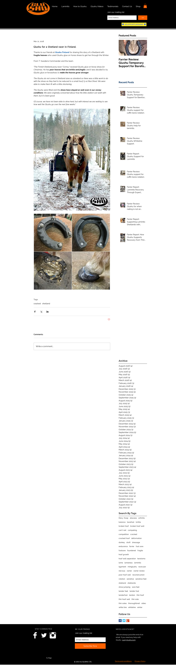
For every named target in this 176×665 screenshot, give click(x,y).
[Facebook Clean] (35, 635)
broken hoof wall (137, 526)
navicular (142, 567)
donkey (122, 542)
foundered (131, 550)
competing (132, 530)
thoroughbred (134, 603)
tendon (132, 595)
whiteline (132, 607)
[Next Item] (143, 48)
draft (128, 542)
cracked (37, 303)
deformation (136, 538)
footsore (122, 550)
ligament (122, 567)
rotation (122, 579)
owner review (139, 571)
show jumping (124, 587)
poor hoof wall (125, 575)
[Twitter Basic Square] (124, 620)
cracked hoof (124, 538)
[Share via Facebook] (35, 311)
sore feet (135, 587)
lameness (128, 563)
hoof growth (124, 554)
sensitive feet (140, 579)
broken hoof (124, 526)
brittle (138, 522)
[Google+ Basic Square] (127, 620)
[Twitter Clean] (44, 635)
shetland (46, 303)
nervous (122, 571)
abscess (133, 518)
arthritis (141, 518)
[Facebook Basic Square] (120, 620)
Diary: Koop (123, 518)
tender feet (123, 591)
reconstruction (138, 575)
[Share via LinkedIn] (47, 311)
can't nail (122, 530)
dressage (136, 542)
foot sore (139, 546)
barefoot (130, 522)
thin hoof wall (124, 599)
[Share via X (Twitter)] (41, 311)
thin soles (123, 603)
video (143, 603)
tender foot (134, 591)
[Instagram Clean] (53, 635)
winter (139, 607)
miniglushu (132, 567)
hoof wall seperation (127, 559)
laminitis (137, 563)
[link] (145, 6)
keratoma (141, 559)
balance (122, 522)
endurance (123, 546)
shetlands (132, 583)
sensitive (130, 579)
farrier (131, 546)
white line (123, 607)
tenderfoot (123, 595)
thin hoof (140, 595)
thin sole (135, 599)
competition (124, 534)
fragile (140, 550)
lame (121, 563)
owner (129, 571)
